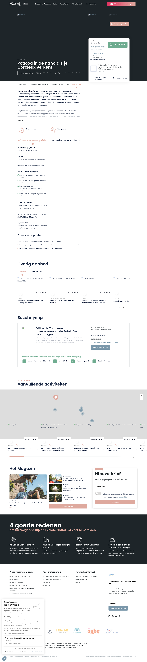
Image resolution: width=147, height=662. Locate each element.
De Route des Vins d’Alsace (18, 585)
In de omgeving (77, 84)
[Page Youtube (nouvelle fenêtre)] (116, 616)
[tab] (17, 456)
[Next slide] (123, 308)
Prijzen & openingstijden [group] (33, 141)
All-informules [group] (36, 271)
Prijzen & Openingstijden (40, 84)
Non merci (9, 652)
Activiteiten (64, 4)
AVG (136, 657)
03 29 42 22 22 (96, 339)
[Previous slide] (119, 308)
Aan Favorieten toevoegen (100, 78)
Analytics (8, 641)
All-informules (78, 4)
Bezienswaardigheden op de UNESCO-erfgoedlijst (22, 589)
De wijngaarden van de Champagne (21, 593)
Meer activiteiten (27, 73)
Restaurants (91, 4)
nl (25, 4)
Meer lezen (21, 121)
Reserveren (120, 44)
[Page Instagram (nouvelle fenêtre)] (112, 616)
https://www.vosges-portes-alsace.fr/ (105, 343)
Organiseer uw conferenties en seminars (55, 576)
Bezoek (38, 4)
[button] (4, 658)
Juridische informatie (86, 572)
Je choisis (22, 652)
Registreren (115, 502)
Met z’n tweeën (14, 579)
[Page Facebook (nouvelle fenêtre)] (109, 616)
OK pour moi (37, 652)
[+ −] (73, 414)
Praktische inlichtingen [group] (67, 141)
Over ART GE (46, 582)
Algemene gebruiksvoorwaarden (86, 576)
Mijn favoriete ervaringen (123, 4)
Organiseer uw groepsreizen (51, 579)
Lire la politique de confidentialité (14, 634)
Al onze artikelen (68, 506)
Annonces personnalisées (13, 643)
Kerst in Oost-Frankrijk (17, 582)
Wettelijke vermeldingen (114, 657)
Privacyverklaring (81, 579)
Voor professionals (51, 572)
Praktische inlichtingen (60, 84)
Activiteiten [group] (22, 271)
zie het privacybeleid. (122, 497)
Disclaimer (79, 582)
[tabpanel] (49, 188)
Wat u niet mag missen (21, 572)
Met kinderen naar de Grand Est (20, 576)
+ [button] (141, 395)
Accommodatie (50, 4)
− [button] (141, 398)
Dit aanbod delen (120, 78)
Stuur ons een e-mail (100, 347)
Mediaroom (46, 585)
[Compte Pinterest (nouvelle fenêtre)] (119, 616)
